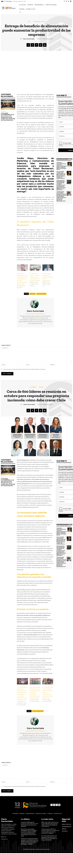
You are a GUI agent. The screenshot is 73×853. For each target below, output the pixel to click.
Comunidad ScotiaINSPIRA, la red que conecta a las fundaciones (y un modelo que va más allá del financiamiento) (8, 116)
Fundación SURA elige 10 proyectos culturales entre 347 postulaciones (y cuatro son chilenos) (29, 824)
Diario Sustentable (28, 39)
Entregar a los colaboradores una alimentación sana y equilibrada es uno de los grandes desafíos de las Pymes (22, 279)
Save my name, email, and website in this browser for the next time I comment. (24, 369)
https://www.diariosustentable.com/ (35, 313)
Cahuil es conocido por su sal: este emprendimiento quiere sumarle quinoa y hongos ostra (62, 166)
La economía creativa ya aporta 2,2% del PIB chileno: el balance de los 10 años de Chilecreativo (61, 175)
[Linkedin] (44, 45)
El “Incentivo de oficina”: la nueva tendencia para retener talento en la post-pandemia (35, 277)
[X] (68, 1)
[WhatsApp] (40, 45)
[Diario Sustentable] (35, 304)
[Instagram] (66, 1)
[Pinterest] (36, 45)
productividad (41, 294)
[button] (20, 12)
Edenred (32, 294)
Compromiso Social (39, 21)
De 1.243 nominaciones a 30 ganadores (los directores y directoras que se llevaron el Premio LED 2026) (49, 838)
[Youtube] (71, 1)
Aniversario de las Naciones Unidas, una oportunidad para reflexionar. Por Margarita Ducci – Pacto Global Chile (55, 337)
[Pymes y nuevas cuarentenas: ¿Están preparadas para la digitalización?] (47, 267)
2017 (29, 21)
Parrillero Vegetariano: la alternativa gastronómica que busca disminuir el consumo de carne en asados (18, 337)
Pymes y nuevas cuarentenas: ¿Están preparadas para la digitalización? (47, 277)
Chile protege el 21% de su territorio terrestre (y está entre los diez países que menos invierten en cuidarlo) (50, 831)
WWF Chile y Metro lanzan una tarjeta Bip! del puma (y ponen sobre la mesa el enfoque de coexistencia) (49, 824)
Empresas (3, 111)
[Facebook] (64, 1)
